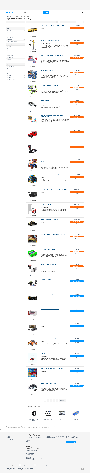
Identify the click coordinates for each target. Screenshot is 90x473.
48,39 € (77, 339)
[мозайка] (59, 22)
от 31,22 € (77, 189)
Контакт (8, 437)
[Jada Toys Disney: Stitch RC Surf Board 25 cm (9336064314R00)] (33, 119)
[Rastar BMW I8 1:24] (33, 104)
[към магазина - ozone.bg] (33, 298)
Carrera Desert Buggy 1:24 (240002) (49, 219)
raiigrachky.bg (77, 342)
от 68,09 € (77, 160)
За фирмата (9, 436)
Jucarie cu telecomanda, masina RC (44, 465)
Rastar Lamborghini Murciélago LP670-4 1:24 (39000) (54, 25)
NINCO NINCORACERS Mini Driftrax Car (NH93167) (53, 339)
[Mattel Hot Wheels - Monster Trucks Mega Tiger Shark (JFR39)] (33, 164)
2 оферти (77, 44)
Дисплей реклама (70, 439)
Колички (76, 419)
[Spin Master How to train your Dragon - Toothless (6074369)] (33, 239)
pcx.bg (77, 283)
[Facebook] (82, 468)
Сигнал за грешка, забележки (52, 439)
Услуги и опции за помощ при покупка (55, 436)
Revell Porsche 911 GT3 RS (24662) (49, 264)
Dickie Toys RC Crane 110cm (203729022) (51, 40)
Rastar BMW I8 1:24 (45, 100)
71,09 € (77, 279)
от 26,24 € (77, 70)
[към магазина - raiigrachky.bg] (33, 343)
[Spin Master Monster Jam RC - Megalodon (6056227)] (33, 179)
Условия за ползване (28, 468)
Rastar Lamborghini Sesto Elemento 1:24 (51, 324)
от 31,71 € (77, 85)
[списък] (57, 22)
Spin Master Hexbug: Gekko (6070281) (50, 85)
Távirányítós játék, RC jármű (27, 465)
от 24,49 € (77, 204)
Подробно (33, 290)
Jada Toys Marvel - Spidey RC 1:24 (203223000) (52, 55)
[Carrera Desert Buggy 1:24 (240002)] (33, 224)
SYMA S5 (43, 353)
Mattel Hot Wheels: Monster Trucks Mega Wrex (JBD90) (34, 459)
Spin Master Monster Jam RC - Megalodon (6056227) (53, 174)
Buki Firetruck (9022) (46, 204)
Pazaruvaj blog (9, 439)
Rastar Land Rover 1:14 (46, 130)
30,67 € (77, 294)
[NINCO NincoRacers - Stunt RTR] (33, 254)
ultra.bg (77, 312)
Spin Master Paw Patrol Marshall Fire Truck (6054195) (54, 368)
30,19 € (77, 309)
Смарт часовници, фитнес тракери (34, 420)
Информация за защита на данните (14, 468)
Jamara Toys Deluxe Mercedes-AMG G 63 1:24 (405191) (54, 189)
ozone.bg (76, 327)
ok (23, 25)
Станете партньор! (71, 442)
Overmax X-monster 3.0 (46, 279)
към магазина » (76, 281)
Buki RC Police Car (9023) (47, 70)
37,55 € (77, 368)
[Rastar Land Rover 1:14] (33, 134)
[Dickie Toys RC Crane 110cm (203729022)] (33, 45)
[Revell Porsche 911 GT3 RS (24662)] (33, 268)
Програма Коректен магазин (72, 437)
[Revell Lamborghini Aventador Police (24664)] (33, 149)
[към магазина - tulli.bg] (33, 358)
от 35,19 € (77, 219)
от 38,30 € (77, 145)
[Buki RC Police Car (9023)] (33, 75)
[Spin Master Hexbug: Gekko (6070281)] (33, 90)
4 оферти (77, 89)
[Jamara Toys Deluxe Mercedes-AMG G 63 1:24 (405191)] (33, 194)
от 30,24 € (77, 249)
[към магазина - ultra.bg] (33, 313)
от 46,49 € (77, 115)
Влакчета (28, 443)
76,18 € (77, 383)
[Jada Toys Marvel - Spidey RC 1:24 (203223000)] (33, 60)
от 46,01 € (77, 130)
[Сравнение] (79, 12)
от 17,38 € (77, 26)
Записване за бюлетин (51, 437)
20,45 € (77, 324)
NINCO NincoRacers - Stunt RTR (48, 249)
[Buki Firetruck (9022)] (33, 209)
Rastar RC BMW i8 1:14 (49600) (48, 383)
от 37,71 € (77, 234)
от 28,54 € (77, 55)
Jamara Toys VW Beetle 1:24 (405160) (50, 309)
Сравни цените (76, 27)
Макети (62, 419)
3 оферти (77, 29)
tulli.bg (77, 357)
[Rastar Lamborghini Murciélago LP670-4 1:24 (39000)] (33, 30)
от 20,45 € (77, 100)
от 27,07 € (77, 40)
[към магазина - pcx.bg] (33, 283)
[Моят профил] (82, 12)
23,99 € (77, 353)
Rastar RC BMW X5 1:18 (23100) (48, 294)
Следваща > (62, 400)
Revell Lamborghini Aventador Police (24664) (52, 145)
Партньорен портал (70, 436)
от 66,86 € (77, 175)
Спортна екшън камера (48, 419)
